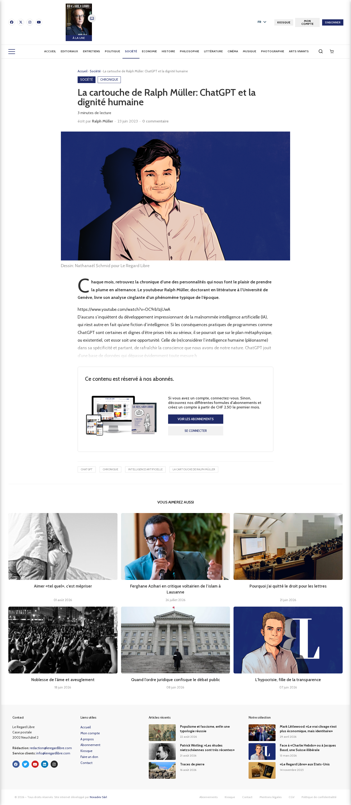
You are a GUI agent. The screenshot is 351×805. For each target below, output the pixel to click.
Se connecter (196, 431)
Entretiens (91, 51)
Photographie (272, 51)
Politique (112, 51)
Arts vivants (299, 51)
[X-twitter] (20, 22)
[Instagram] (30, 22)
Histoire (168, 51)
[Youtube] (39, 22)
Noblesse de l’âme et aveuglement (63, 679)
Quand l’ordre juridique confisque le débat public (175, 679)
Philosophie (189, 51)
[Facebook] (11, 22)
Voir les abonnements (196, 419)
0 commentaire (155, 121)
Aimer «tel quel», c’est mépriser (63, 586)
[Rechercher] (320, 51)
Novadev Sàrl (98, 797)
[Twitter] (25, 764)
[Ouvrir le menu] (11, 51)
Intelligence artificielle (145, 469)
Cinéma (233, 51)
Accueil (50, 51)
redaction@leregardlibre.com (51, 748)
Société (131, 51)
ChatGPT (87, 469)
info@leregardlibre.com (53, 753)
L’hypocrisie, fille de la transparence (288, 679)
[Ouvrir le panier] (332, 51)
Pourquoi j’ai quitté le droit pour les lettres (288, 586)
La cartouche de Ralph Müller (194, 469)
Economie (149, 51)
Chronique (110, 469)
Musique (249, 51)
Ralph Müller (102, 121)
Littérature (213, 51)
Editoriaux (69, 51)
